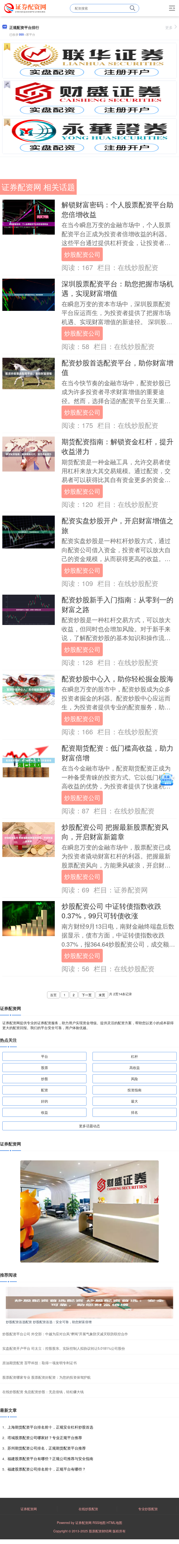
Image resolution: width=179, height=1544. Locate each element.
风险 (134, 1078)
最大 (134, 1101)
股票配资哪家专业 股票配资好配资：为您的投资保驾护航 (46, 1377)
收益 (44, 1112)
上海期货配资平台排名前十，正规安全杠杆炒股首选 (50, 1427)
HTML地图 (114, 1522)
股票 (44, 1067)
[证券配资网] (25, 7)
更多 (169, 27)
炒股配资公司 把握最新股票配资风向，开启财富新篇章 (115, 831)
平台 (44, 1056)
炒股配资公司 (82, 254)
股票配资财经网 (100, 1531)
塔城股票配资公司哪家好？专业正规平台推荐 (44, 1437)
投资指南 (134, 1089)
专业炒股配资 (148, 1508)
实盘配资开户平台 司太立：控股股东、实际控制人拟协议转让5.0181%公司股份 (63, 1348)
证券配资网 (29, 1508)
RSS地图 (99, 1522)
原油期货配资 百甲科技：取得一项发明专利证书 (39, 1362)
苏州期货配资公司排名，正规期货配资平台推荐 (46, 1448)
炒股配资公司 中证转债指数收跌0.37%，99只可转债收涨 (111, 910)
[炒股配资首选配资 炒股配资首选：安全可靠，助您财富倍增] (89, 1302)
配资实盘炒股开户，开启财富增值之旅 (117, 525)
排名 (134, 1112)
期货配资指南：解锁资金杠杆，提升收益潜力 (117, 446)
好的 (44, 1101)
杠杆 (134, 1056)
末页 (102, 994)
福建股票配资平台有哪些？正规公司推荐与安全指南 (50, 1458)
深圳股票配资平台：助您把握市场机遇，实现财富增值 (117, 288)
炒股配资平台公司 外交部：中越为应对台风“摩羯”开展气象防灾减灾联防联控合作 (65, 1333)
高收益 (134, 1067)
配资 (44, 1089)
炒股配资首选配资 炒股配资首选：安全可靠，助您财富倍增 (49, 1321)
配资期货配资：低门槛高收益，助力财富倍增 (117, 752)
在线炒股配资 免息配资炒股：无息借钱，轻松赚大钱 (43, 1391)
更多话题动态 (89, 1125)
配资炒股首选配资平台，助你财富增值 (117, 367)
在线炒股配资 (88, 1508)
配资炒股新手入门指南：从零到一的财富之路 (117, 604)
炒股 (44, 1078)
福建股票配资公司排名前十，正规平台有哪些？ (46, 1469)
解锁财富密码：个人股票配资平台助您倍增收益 (117, 209)
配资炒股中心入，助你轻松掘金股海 (117, 678)
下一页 (87, 994)
